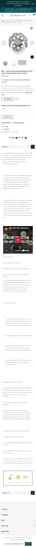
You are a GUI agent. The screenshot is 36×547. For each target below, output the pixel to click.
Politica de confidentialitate (13, 544)
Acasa (3, 20)
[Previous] (4, 43)
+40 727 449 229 (9, 9)
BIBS (7, 127)
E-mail (3, 109)
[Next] (32, 43)
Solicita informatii (18, 123)
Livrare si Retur (6, 123)
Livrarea (11, 80)
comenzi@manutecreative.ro (25, 9)
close (3, 3)
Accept (28, 544)
